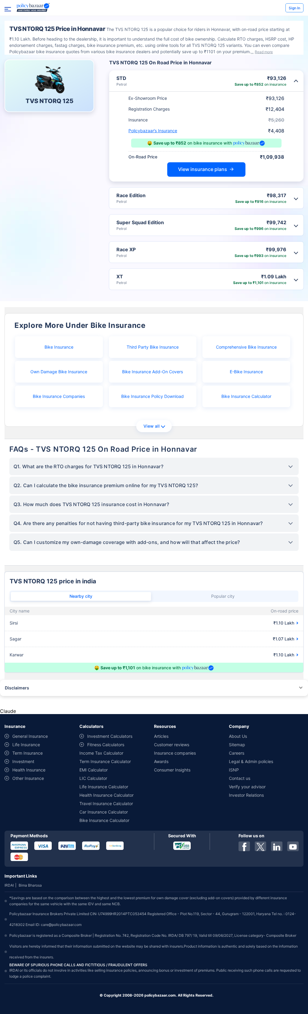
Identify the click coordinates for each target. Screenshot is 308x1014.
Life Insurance (26, 744)
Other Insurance (28, 778)
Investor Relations (246, 795)
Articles (161, 736)
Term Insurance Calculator (105, 761)
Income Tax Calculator (101, 753)
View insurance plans (202, 169)
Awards (161, 761)
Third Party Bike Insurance (153, 347)
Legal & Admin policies (251, 761)
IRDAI (9, 885)
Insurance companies (175, 753)
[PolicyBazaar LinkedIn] (276, 846)
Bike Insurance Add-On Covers (152, 371)
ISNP (234, 769)
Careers (236, 753)
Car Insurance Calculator (103, 811)
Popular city (223, 596)
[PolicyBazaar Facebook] (244, 846)
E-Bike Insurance (246, 371)
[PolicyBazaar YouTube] (293, 846)
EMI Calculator (93, 769)
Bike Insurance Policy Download (152, 396)
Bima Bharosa (30, 885)
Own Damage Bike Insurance (58, 371)
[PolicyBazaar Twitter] (260, 846)
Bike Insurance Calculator (246, 396)
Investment (23, 761)
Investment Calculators (109, 736)
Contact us (239, 778)
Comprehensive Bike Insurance (246, 347)
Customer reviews (171, 744)
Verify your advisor (247, 786)
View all (151, 426)
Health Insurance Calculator (106, 795)
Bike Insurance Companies (59, 396)
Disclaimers (17, 687)
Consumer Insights (172, 769)
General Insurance (30, 736)
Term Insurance (27, 753)
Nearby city (80, 596)
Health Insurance (28, 769)
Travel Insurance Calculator (106, 803)
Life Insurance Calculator (103, 786)
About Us (238, 736)
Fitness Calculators (105, 744)
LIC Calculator (93, 778)
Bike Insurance (59, 347)
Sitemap (237, 744)
